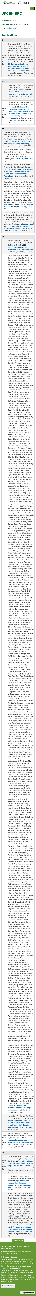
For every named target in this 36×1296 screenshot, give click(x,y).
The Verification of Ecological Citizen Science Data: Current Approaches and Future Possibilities (18, 172)
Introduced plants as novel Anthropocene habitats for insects (20, 248)
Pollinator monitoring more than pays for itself (18, 205)
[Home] (18, 3)
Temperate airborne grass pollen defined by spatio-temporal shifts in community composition (20, 1229)
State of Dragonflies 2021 (24, 159)
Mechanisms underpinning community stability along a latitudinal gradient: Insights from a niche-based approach (21, 67)
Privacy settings (18, 1240)
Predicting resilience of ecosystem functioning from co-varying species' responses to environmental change (20, 1164)
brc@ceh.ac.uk (12, 28)
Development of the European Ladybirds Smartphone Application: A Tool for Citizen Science (19, 226)
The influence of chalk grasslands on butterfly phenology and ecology (18, 142)
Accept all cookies (27, 1293)
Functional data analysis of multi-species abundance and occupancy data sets (19, 1184)
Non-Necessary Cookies (11, 1268)
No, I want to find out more (10, 1253)
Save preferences (8, 1286)
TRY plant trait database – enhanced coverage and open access (19, 1107)
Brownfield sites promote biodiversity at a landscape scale (20, 93)
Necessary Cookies (9, 1257)
